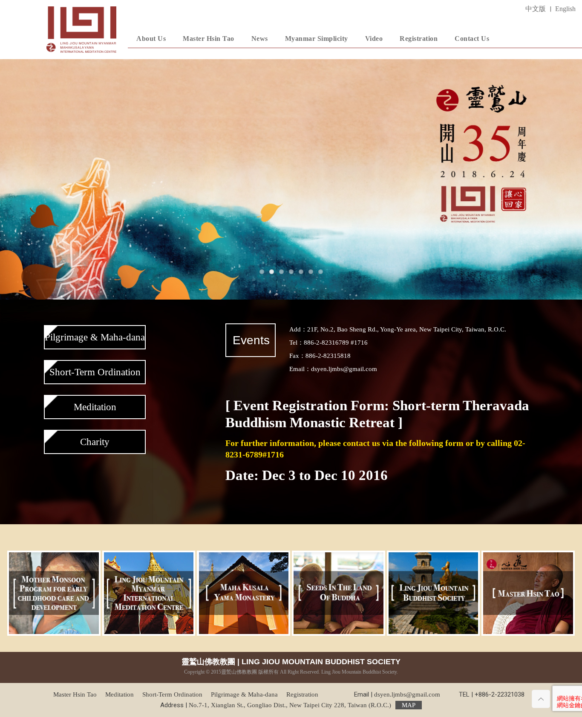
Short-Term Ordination (95, 372)
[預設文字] (291, 179)
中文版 (535, 8)
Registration (302, 694)
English (565, 8)
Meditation (95, 407)
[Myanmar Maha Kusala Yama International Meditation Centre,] (81, 29)
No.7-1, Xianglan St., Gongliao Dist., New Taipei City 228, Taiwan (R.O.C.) (302, 705)
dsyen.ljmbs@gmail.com (407, 694)
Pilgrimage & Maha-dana (95, 337)
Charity (94, 442)
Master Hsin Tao (75, 694)
